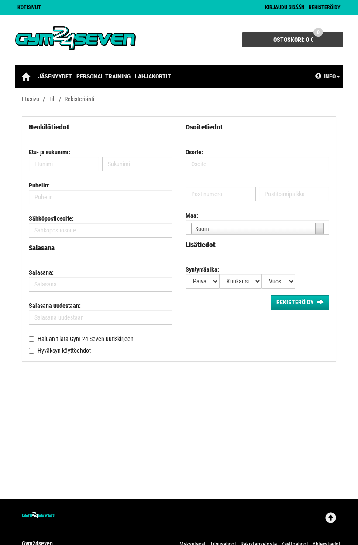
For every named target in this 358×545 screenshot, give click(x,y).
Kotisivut (29, 7)
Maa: (192, 215)
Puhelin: (39, 185)
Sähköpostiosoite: (51, 218)
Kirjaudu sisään (284, 7)
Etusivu (30, 98)
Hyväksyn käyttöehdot (64, 350)
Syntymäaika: (202, 269)
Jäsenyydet (55, 76)
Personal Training (103, 76)
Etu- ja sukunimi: (49, 152)
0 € (296, 37)
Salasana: (41, 272)
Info (330, 76)
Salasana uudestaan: (55, 305)
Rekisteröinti (79, 98)
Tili (51, 98)
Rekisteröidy (325, 7)
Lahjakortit (153, 76)
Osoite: (194, 152)
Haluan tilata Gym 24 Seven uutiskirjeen (86, 338)
